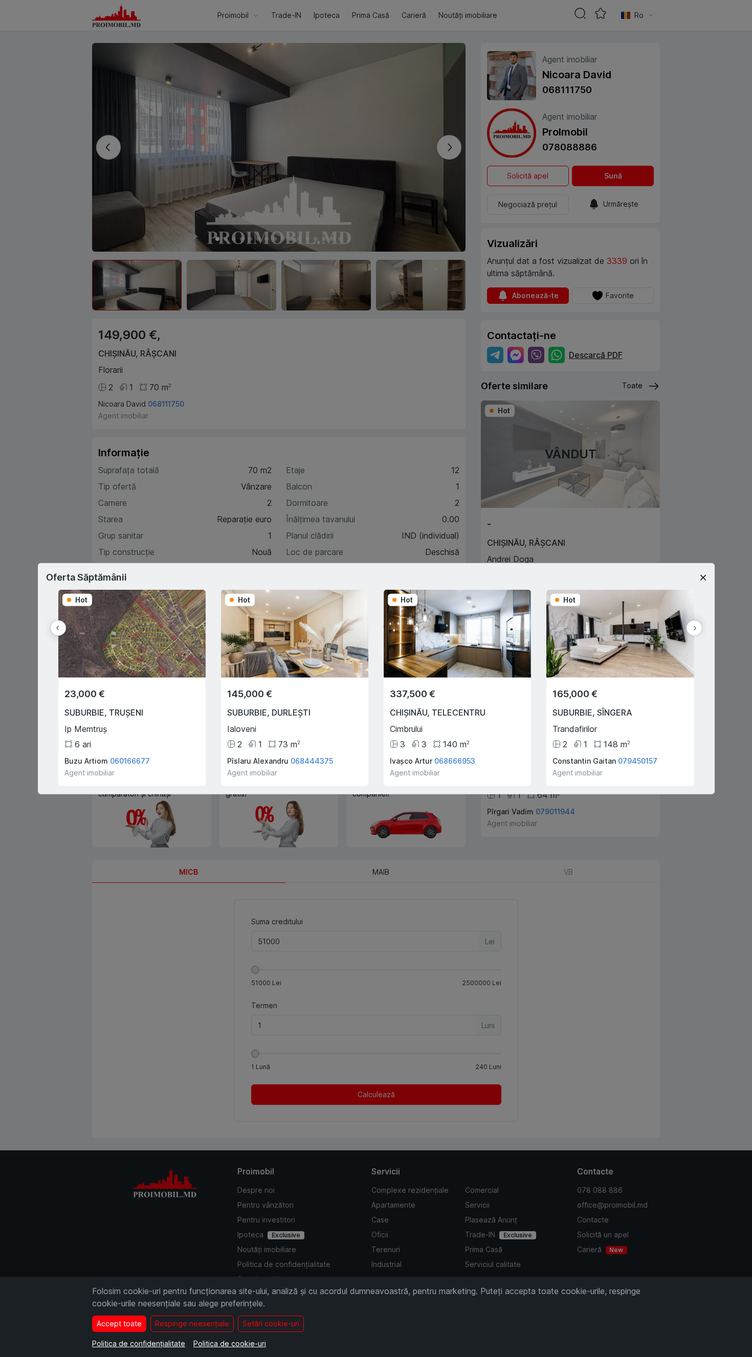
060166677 (130, 761)
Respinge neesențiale (192, 1323)
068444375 (312, 761)
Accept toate (119, 1323)
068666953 (454, 761)
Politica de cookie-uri (229, 1343)
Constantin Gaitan (584, 761)
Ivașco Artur (411, 761)
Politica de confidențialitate (138, 1343)
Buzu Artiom (86, 761)
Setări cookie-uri (270, 1323)
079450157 (637, 761)
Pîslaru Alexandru (258, 761)
